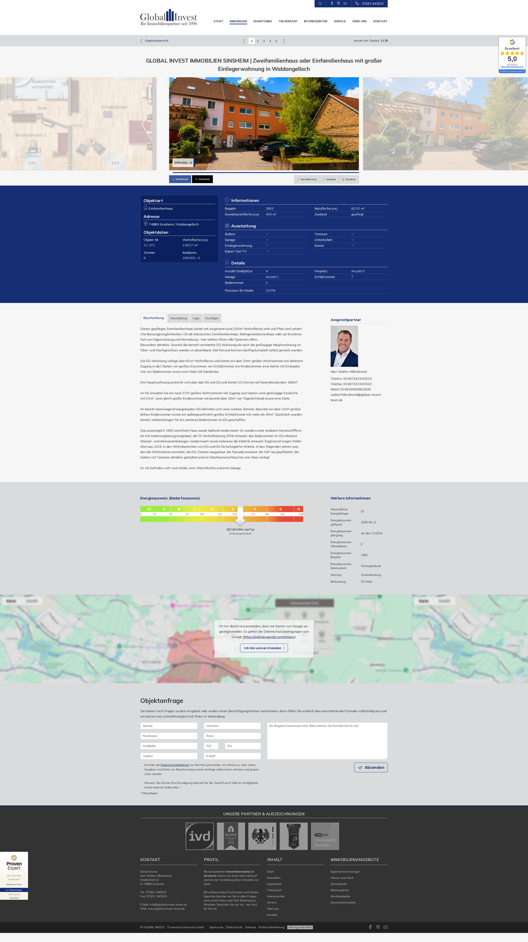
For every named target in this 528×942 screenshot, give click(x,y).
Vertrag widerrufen (300, 927)
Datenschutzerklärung (175, 765)
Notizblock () (308, 179)
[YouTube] (345, 3)
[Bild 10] (204, 172)
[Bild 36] (301, 172)
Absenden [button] (374, 767)
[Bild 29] (275, 172)
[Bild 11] (208, 172)
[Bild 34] (294, 172)
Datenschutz (234, 927)
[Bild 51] (357, 172)
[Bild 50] (353, 172)
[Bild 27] (268, 172)
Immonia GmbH (194, 927)
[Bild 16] (227, 172)
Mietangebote (340, 890)
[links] (244, 40)
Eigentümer (262, 21)
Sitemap (250, 927)
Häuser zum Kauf (342, 878)
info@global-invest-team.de (168, 904)
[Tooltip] (523, 71)
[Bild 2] (175, 172)
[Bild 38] (308, 172)
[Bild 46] (338, 172)
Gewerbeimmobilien (343, 902)
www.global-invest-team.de (166, 908)
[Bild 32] (286, 172)
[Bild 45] (334, 172)
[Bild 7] (193, 172)
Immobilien (238, 21)
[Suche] (320, 3)
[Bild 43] (327, 172)
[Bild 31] (282, 172)
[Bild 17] (230, 172)
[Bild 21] (245, 172)
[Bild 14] (219, 172)
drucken (350, 179)
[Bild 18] (234, 172)
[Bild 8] (197, 172)
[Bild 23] (253, 172)
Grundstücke (339, 884)
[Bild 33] (290, 172)
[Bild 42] (323, 172)
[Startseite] (169, 17)
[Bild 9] (201, 172)
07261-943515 (372, 4)
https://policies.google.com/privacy (269, 637)
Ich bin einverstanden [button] (262, 648)
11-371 (149, 245)
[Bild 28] (271, 172)
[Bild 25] (260, 172)
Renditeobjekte (340, 896)
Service (340, 21)
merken (331, 179)
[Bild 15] (223, 172)
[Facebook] (332, 3)
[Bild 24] (256, 172)
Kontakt (380, 21)
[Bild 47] (342, 172)
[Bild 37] (305, 172)
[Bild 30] (279, 172)
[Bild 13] (215, 172)
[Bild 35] (297, 172)
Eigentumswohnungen (345, 871)
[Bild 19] (238, 172)
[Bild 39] (312, 172)
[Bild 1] (171, 172)
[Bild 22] (249, 172)
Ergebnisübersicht (156, 40)
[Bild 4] (182, 172)
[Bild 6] (189, 172)
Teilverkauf (287, 21)
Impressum (216, 927)
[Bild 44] (331, 172)
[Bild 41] (320, 172)
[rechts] (284, 40)
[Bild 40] (316, 172)
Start (218, 21)
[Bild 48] (346, 172)
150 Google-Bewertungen (512, 66)
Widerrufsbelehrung (271, 927)
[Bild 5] (186, 172)
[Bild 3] (178, 172)
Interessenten (315, 21)
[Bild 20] (242, 172)
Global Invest (148, 871)
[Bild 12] (212, 172)
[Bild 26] (264, 172)
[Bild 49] (349, 172)
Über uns (359, 21)
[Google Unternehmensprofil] (338, 3)
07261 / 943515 (156, 892)
